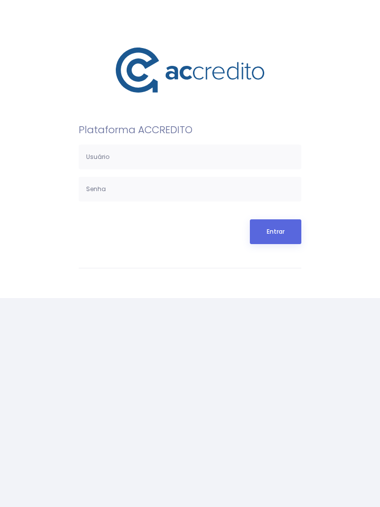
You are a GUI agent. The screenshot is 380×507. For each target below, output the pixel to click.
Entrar (276, 231)
